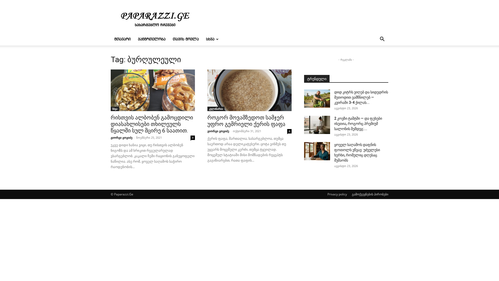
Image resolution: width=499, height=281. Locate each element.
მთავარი (122, 39)
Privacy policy (337, 194)
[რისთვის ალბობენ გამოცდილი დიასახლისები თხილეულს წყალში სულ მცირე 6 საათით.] (153, 90)
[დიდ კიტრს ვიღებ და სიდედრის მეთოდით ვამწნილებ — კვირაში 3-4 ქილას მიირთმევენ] (317, 99)
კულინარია (216, 109)
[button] (382, 39)
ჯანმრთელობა (152, 39)
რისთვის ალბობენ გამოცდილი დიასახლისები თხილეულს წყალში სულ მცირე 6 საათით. (152, 124)
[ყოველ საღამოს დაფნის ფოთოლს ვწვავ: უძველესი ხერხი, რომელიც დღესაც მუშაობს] (317, 151)
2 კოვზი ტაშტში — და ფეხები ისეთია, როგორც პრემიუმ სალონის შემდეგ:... (358, 123)
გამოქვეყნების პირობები (370, 194)
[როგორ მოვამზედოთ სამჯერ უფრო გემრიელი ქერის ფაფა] (249, 90)
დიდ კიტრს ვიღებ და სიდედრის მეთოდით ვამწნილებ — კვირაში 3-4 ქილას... (361, 97)
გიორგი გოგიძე (122, 137)
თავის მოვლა (186, 39)
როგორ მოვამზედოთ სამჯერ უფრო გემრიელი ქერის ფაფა (246, 120)
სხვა (210, 39)
